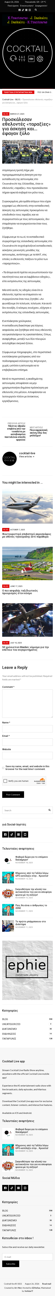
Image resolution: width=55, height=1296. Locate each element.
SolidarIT (29, 1291)
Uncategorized (11, 1024)
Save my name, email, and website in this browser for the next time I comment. (27, 768)
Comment (8, 687)
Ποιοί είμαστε (13, 6)
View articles (26, 456)
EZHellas (36, 1288)
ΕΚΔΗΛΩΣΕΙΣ (9, 1034)
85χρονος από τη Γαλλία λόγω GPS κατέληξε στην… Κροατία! (31, 874)
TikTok (23, 10)
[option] (45, 92)
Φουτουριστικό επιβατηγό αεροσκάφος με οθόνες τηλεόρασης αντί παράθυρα (26, 535)
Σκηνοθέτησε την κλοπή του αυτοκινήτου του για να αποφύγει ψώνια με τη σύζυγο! (33, 892)
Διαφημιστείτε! (41, 6)
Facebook (19, 10)
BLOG (5, 114)
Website (6, 749)
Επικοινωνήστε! (27, 6)
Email (6, 736)
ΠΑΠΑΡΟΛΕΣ (9, 1038)
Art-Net (18, 1288)
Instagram (26, 10)
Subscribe (10, 1264)
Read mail (46, 1284)
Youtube (30, 10)
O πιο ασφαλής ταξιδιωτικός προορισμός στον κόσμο (20, 592)
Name (6, 722)
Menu (46, 84)
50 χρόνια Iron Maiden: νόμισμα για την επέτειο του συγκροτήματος (25, 648)
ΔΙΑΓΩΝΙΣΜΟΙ (9, 1029)
